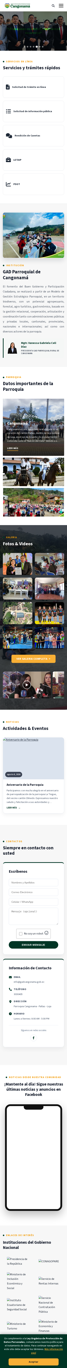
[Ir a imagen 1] (24, 46)
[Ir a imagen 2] (27, 46)
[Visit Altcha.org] (46, 934)
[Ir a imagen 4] (33, 46)
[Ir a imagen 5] (37, 47)
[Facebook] (33, 1037)
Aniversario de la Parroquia (25, 785)
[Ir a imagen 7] (42, 46)
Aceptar (33, 1362)
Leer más (12, 448)
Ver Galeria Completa (31, 659)
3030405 (18, 994)
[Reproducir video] (27, 685)
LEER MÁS (12, 807)
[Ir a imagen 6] (39, 46)
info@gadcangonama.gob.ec (29, 982)
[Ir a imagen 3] (30, 46)
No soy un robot (33, 934)
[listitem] (33, 427)
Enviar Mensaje (33, 944)
